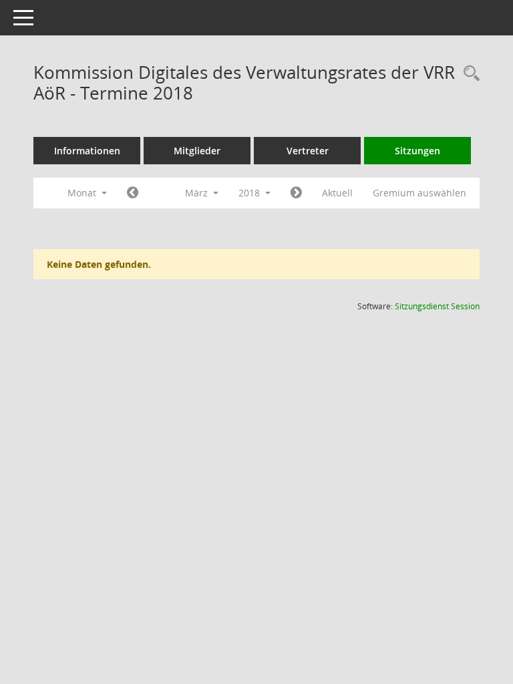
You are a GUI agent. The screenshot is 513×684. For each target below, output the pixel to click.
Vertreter (308, 150)
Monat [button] (83, 192)
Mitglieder (197, 150)
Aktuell (337, 192)
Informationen (87, 150)
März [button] (197, 192)
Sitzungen (417, 150)
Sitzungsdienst (437, 306)
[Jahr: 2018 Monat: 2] (132, 193)
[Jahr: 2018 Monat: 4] (296, 193)
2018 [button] (250, 192)
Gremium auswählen (419, 192)
